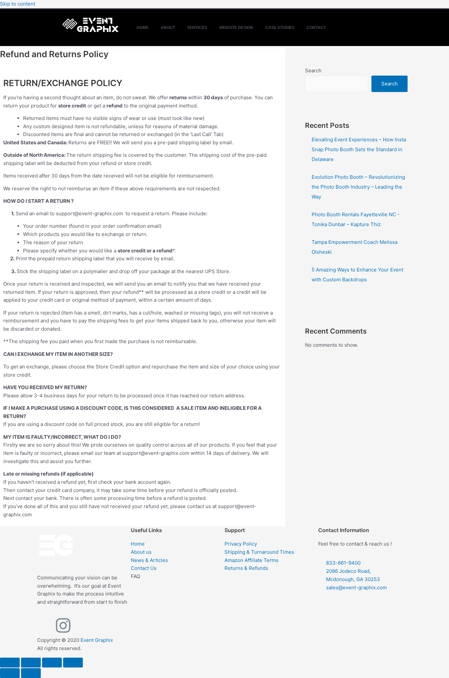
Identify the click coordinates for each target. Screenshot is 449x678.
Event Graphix (97, 640)
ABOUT (168, 27)
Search (313, 70)
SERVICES (197, 27)
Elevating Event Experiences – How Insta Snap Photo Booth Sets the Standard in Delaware (359, 149)
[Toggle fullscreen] (31, 662)
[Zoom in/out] (10, 662)
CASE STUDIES (280, 27)
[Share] (52, 662)
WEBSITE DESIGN (236, 27)
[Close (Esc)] (73, 662)
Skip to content (17, 4)
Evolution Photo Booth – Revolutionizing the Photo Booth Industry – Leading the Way (358, 187)
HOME (143, 27)
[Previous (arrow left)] (10, 673)
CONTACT (316, 27)
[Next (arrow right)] (31, 673)
